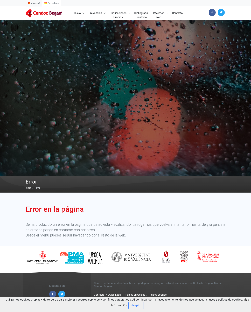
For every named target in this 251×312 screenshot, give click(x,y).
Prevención (95, 13)
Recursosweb (158, 15)
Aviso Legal (114, 294)
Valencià (35, 3)
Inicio (77, 13)
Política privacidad (135, 294)
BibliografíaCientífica (141, 15)
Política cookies (158, 294)
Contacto (177, 13)
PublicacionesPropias (118, 15)
